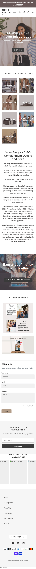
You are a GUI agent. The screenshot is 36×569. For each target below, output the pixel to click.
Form (33, 406)
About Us (6, 524)
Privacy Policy (8, 513)
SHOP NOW (18, 50)
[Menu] (32, 12)
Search (6, 497)
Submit (6, 411)
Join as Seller (3, 568)
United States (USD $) (17, 537)
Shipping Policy (8, 503)
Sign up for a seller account (18, 279)
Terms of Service (8, 518)
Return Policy (7, 508)
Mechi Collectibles (9, 12)
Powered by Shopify (24, 560)
